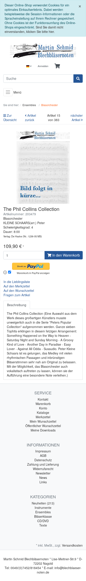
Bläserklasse (43, 516)
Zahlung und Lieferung (43, 464)
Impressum (43, 451)
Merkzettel (43, 417)
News (43, 477)
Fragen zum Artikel (17, 295)
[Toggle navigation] (8, 92)
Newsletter (43, 473)
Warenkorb (43, 403)
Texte (43, 525)
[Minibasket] (57, 66)
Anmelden (43, 66)
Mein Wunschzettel (43, 421)
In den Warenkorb (65, 255)
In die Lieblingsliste (17, 281)
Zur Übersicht (10, 117)
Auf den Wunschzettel (19, 290)
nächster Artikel (77, 117)
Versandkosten (72, 545)
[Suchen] (78, 78)
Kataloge (43, 412)
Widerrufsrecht (43, 469)
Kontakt (43, 399)
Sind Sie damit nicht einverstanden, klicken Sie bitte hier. (34, 29)
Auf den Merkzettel (17, 286)
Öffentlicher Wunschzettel (43, 426)
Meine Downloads (43, 430)
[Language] (29, 66)
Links (43, 482)
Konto (43, 408)
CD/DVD (43, 521)
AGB (43, 455)
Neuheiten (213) (43, 503)
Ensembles (43, 512)
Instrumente (43, 507)
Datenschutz (43, 460)
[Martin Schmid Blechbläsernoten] (43, 50)
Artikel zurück (30, 117)
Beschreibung (16, 305)
